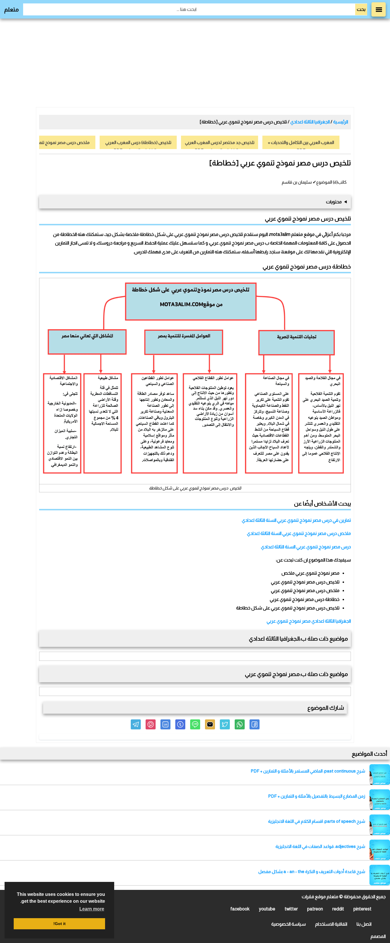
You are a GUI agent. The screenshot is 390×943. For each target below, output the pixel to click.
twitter (291, 908)
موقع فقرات (314, 896)
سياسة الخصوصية (288, 924)
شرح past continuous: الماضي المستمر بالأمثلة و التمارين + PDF (308, 771)
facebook (240, 908)
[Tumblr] (180, 724)
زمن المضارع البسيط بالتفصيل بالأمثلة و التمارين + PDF (316, 796)
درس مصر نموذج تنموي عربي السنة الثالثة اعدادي (306, 546)
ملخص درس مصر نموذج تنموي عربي (57, 142)
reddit (338, 908)
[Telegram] (136, 724)
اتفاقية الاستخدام (331, 924)
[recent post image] (379, 774)
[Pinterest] (151, 724)
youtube (267, 908)
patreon (315, 908)
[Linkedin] (165, 724)
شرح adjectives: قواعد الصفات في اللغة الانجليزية (320, 846)
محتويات (334, 201)
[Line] (195, 724)
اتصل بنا (364, 924)
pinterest (362, 908)
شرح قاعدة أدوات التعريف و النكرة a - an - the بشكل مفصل (311, 871)
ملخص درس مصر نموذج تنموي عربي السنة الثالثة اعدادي (299, 533)
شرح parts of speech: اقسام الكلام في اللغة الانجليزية (316, 821)
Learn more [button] (91, 908)
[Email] (210, 724)
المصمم (378, 936)
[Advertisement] (195, 63)
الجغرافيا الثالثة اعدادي (331, 621)
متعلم (11, 9)
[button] (255, 724)
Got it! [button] (59, 923)
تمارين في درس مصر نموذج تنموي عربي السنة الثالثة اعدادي (296, 520)
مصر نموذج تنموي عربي (289, 621)
